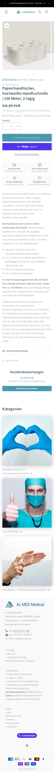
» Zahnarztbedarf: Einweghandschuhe (23, 695)
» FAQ (8, 708)
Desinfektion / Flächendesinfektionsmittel (24, 589)
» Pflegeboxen (12, 670)
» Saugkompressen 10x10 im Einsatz (22, 699)
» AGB (8, 712)
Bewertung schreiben (27, 388)
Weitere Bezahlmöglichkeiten (27, 154)
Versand (18, 110)
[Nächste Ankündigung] (49, 4)
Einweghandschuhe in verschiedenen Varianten (15, 471)
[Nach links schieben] (21, 75)
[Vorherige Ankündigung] (5, 4)
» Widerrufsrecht (13, 715)
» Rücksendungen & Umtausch (20, 660)
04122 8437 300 (21, 630)
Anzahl (6, 120)
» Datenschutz (12, 723)
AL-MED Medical (30, 769)
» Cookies (10, 719)
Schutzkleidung (10, 531)
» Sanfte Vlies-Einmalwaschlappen (22, 684)
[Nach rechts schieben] (33, 75)
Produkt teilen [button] (12, 360)
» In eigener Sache (14, 677)
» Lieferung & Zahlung (15, 657)
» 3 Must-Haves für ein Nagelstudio (22, 681)
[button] (6, 12)
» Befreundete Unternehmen (19, 674)
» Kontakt (9, 650)
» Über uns (10, 653)
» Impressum (11, 726)
